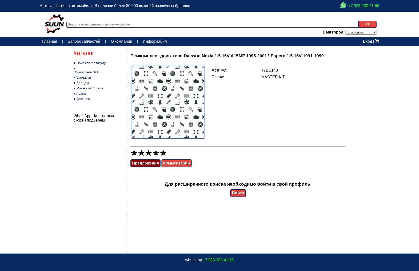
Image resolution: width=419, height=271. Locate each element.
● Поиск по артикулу (89, 63)
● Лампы (80, 93)
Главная (49, 41)
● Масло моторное (88, 88)
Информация (155, 41)
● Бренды (81, 83)
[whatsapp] (343, 6)
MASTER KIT (273, 77)
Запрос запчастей (84, 41)
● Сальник (81, 99)
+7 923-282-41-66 (218, 260)
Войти (238, 193)
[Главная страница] (54, 32)
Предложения (145, 163)
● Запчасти (82, 77)
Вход (367, 41)
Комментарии (176, 163)
